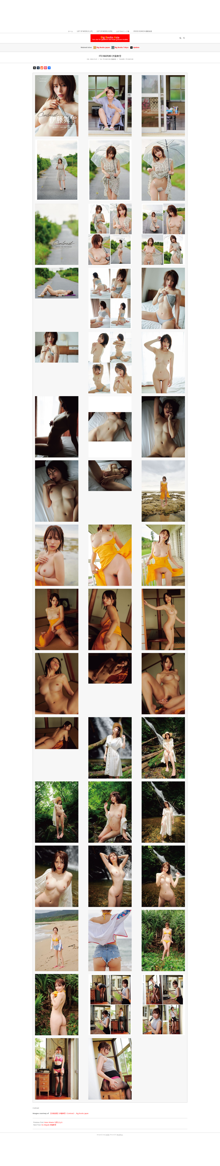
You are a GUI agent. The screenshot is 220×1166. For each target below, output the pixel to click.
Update (136, 47)
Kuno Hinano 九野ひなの (53, 1122)
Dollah (107, 1135)
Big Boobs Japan (103, 47)
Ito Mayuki (129, 59)
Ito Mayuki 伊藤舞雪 (109, 59)
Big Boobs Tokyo (121, 47)
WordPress (120, 1135)
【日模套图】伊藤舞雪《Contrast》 (62, 1113)
